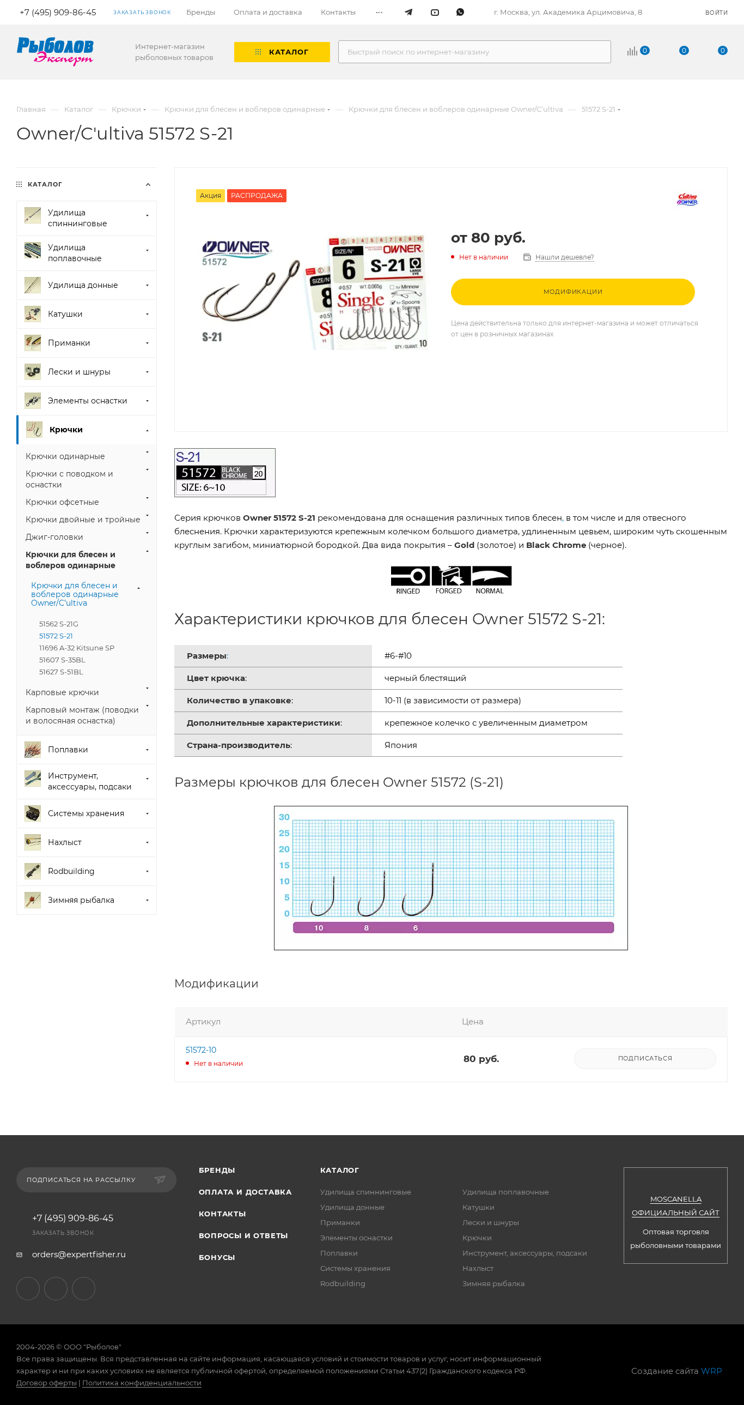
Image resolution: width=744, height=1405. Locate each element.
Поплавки (339, 1253)
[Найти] (597, 51)
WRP (711, 1371)
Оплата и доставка (245, 1191)
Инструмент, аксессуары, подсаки (524, 1253)
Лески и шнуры (490, 1222)
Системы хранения (355, 1268)
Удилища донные (352, 1207)
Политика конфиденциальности (142, 1382)
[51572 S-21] (313, 292)
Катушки (478, 1207)
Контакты (222, 1213)
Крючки (477, 1237)
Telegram (28, 1288)
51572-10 (201, 1050)
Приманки (340, 1222)
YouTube (56, 1288)
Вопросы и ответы (244, 1235)
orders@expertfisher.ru (79, 1254)
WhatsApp (83, 1288)
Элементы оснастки (356, 1237)
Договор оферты (46, 1382)
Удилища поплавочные (505, 1191)
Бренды (217, 1170)
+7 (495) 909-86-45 (72, 1218)
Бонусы (217, 1257)
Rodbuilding (342, 1283)
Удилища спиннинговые (365, 1191)
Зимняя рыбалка (493, 1283)
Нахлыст (477, 1268)
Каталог (340, 1170)
